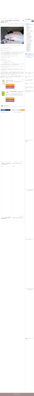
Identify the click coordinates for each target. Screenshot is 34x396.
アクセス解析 (28, 32)
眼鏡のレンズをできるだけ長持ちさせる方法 (30, 239)
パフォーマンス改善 (29, 41)
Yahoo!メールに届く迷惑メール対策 (17, 163)
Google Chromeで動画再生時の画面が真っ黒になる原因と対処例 (6, 218)
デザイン (28, 39)
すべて (27, 28)
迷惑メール (28, 51)
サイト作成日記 (28, 37)
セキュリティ (28, 38)
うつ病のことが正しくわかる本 (9, 80)
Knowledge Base (4, 3)
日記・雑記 (22, 25)
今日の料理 (28, 45)
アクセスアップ (28, 30)
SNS (27, 26)
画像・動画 (28, 49)
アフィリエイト (28, 33)
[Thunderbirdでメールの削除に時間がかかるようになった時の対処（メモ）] (26, 73)
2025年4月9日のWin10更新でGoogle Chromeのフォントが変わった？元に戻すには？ (29, 87)
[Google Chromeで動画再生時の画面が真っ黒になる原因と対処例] (26, 79)
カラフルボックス (28, 56)
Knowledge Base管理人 (6, 105)
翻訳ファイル (28, 50)
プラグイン (28, 42)
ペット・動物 (28, 43)
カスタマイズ (28, 34)
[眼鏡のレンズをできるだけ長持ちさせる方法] (26, 83)
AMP (27, 25)
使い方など (28, 46)
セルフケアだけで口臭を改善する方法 (30, 338)
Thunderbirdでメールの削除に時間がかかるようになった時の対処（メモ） (6, 164)
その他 (27, 29)
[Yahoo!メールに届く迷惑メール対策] (26, 77)
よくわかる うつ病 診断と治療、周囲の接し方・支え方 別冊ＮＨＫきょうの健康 (14, 92)
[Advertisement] (17, 10)
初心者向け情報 (28, 47)
